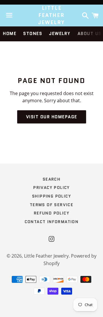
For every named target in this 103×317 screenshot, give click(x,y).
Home (9, 33)
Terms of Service (51, 205)
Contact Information (52, 222)
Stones (32, 33)
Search (51, 179)
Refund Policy (51, 213)
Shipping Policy (51, 196)
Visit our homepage (51, 117)
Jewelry (60, 33)
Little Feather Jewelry (51, 15)
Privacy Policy (51, 187)
